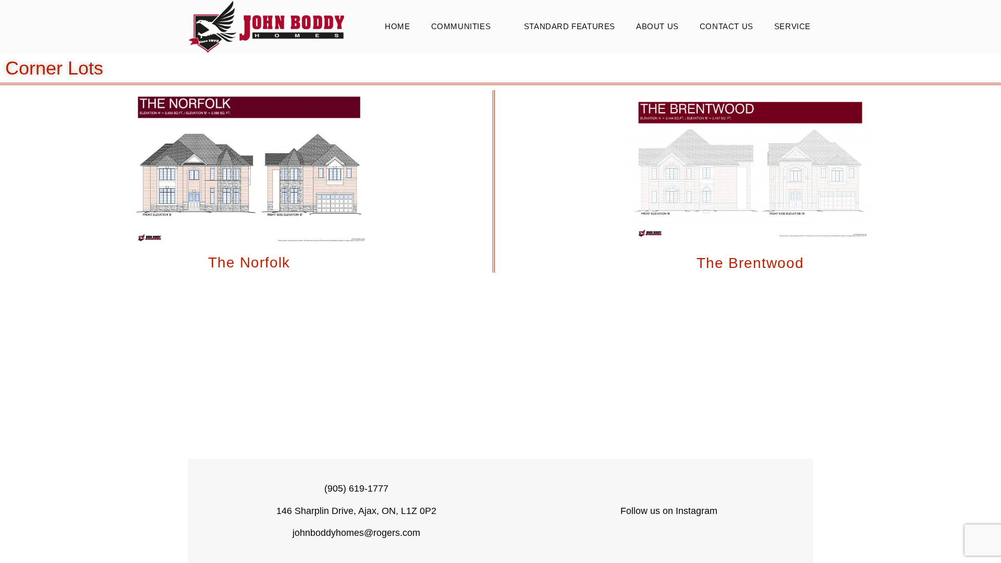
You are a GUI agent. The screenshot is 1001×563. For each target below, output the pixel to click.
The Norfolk (249, 262)
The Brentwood (750, 263)
